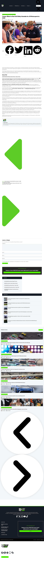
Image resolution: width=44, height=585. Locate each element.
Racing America (3, 574)
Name (3, 252)
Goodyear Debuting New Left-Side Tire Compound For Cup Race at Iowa (18, 298)
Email (3, 255)
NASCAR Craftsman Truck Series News (4, 530)
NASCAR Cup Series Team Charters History (10, 283)
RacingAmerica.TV (4, 576)
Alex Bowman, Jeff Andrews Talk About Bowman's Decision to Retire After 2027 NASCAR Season (22, 320)
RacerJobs (3, 578)
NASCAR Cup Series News (4, 367)
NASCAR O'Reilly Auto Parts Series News (9, 14)
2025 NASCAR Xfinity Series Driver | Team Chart (11, 76)
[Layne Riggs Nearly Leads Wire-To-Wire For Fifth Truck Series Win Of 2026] (5, 317)
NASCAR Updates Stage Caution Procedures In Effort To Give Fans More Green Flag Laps (15, 342)
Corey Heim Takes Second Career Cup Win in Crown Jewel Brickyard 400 (19, 307)
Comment (4, 243)
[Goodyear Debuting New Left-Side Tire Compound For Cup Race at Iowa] (5, 299)
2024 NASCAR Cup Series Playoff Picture (10, 281)
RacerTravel (3, 580)
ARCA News (3, 532)
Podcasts (28, 5)
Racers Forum (3, 582)
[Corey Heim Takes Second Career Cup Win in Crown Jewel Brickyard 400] (5, 308)
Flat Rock (19, 88)
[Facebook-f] (17, 516)
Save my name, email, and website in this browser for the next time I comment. (16, 261)
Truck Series (23, 5)
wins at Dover (14, 88)
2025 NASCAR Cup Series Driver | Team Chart (11, 285)
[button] (38, 2)
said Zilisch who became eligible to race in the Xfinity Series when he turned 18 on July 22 (21, 79)
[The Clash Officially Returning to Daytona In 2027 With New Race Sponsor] (5, 303)
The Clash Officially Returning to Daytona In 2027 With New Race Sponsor (13, 382)
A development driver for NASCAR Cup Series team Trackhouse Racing (15, 84)
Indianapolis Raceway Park (30, 88)
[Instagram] (22, 516)
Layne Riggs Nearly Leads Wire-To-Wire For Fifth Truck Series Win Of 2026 (19, 316)
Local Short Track (4, 534)
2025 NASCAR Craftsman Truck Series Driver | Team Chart (11, 290)
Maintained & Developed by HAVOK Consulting (23, 539)
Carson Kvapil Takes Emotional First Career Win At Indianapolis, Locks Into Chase (20, 311)
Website (3, 258)
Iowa (22, 88)
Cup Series (10, 5)
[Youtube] (24, 516)
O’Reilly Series (17, 5)
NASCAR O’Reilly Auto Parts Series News (4, 527)
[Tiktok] (27, 516)
